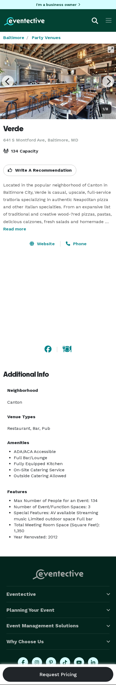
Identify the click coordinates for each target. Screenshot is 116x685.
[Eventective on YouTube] (79, 662)
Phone (79, 243)
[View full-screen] (111, 49)
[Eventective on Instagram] (37, 662)
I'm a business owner (56, 4)
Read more (14, 228)
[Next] (108, 81)
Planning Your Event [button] (30, 610)
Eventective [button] (21, 594)
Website (45, 243)
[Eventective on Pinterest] (51, 662)
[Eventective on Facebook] (23, 662)
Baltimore (13, 37)
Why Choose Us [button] (25, 641)
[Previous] (8, 81)
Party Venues (46, 37)
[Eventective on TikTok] (65, 662)
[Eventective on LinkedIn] (93, 662)
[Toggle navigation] (108, 20)
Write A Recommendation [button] (43, 170)
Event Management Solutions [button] (42, 625)
